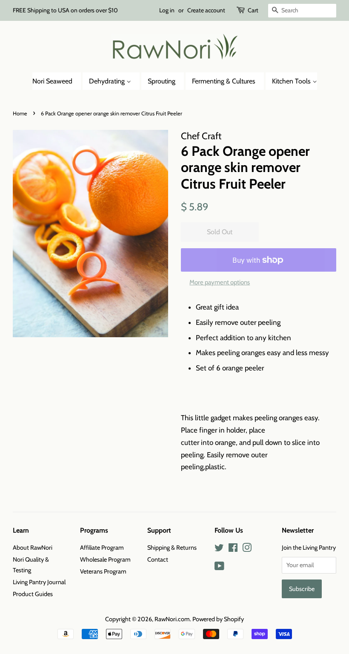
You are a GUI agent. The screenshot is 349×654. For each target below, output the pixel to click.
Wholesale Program (105, 559)
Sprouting (161, 81)
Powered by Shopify (218, 619)
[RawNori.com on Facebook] (233, 549)
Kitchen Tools (292, 81)
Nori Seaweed (52, 81)
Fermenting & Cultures (223, 81)
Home (20, 113)
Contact (157, 559)
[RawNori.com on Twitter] (219, 549)
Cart (253, 10)
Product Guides (33, 594)
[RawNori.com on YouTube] (219, 567)
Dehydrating (107, 81)
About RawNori (32, 547)
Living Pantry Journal (39, 582)
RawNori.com (172, 619)
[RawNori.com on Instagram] (247, 549)
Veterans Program (103, 571)
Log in (166, 10)
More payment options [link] (219, 282)
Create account (206, 10)
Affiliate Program (102, 547)
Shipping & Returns (172, 547)
